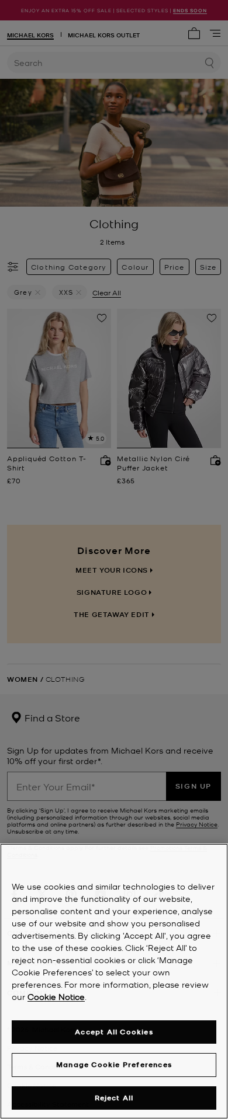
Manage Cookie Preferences (114, 1064)
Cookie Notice (56, 996)
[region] (114, 981)
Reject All (114, 1098)
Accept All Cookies (114, 1032)
